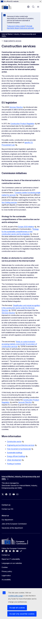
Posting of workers (14, 464)
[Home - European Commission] (7, 6)
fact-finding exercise (9, 202)
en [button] (28, 7)
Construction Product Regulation (22, 124)
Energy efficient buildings (16, 456)
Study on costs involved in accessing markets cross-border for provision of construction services (19, 343)
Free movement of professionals (19, 449)
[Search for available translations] (24, 107)
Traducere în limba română (16, 26)
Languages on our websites (12, 563)
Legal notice (6, 575)
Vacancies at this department (12, 528)
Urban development (14, 460)
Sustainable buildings (14, 453)
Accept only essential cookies (21, 614)
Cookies (5, 567)
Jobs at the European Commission (14, 524)
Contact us (6, 555)
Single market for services (12, 41)
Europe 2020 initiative (26, 227)
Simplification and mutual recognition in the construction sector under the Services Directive (21, 307)
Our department (7, 520)
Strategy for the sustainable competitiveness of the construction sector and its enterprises (20, 231)
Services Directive (16, 107)
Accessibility (6, 580)
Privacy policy (7, 571)
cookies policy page (15, 596)
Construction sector (14, 441)
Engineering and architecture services (20, 445)
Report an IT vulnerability (11, 559)
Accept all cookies (17, 608)
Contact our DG (7, 509)
